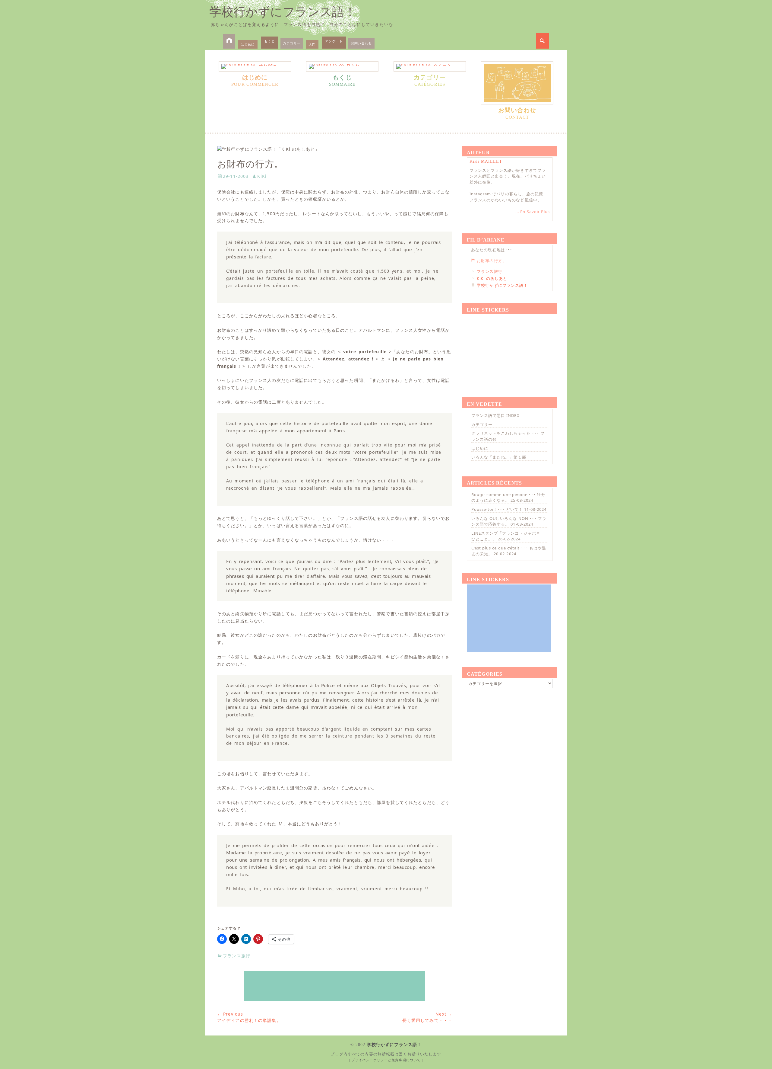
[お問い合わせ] (517, 82)
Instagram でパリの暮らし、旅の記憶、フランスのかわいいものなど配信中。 (508, 197)
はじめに (248, 44)
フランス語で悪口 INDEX (495, 415)
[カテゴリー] (430, 66)
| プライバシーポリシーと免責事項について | (386, 1060)
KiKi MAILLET (486, 161)
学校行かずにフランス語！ (282, 12)
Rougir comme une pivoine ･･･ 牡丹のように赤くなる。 (508, 497)
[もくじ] (342, 66)
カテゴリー (292, 43)
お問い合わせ (361, 43)
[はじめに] (255, 66)
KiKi (261, 176)
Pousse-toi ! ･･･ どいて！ (497, 509)
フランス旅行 (236, 956)
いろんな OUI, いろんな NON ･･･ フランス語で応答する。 (508, 521)
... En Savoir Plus (532, 211)
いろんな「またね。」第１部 (499, 457)
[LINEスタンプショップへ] (334, 986)
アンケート (334, 41)
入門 (312, 44)
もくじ (269, 41)
